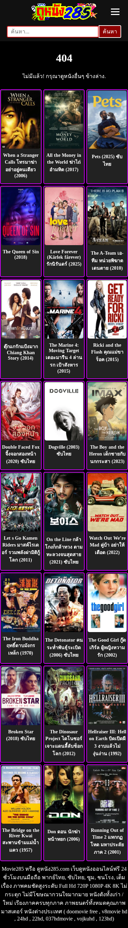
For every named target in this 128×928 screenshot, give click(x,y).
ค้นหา (110, 31)
